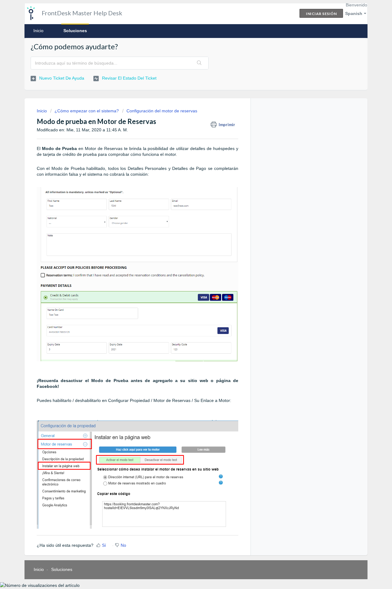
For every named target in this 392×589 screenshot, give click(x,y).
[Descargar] (185, 219)
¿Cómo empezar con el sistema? (87, 110)
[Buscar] (199, 63)
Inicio (38, 30)
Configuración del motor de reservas (161, 110)
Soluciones (75, 30)
